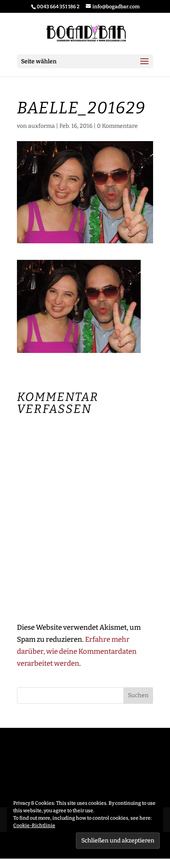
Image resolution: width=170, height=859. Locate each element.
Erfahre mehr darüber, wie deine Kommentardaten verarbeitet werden (77, 651)
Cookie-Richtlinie (34, 825)
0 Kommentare (117, 126)
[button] (79, 306)
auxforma (41, 126)
